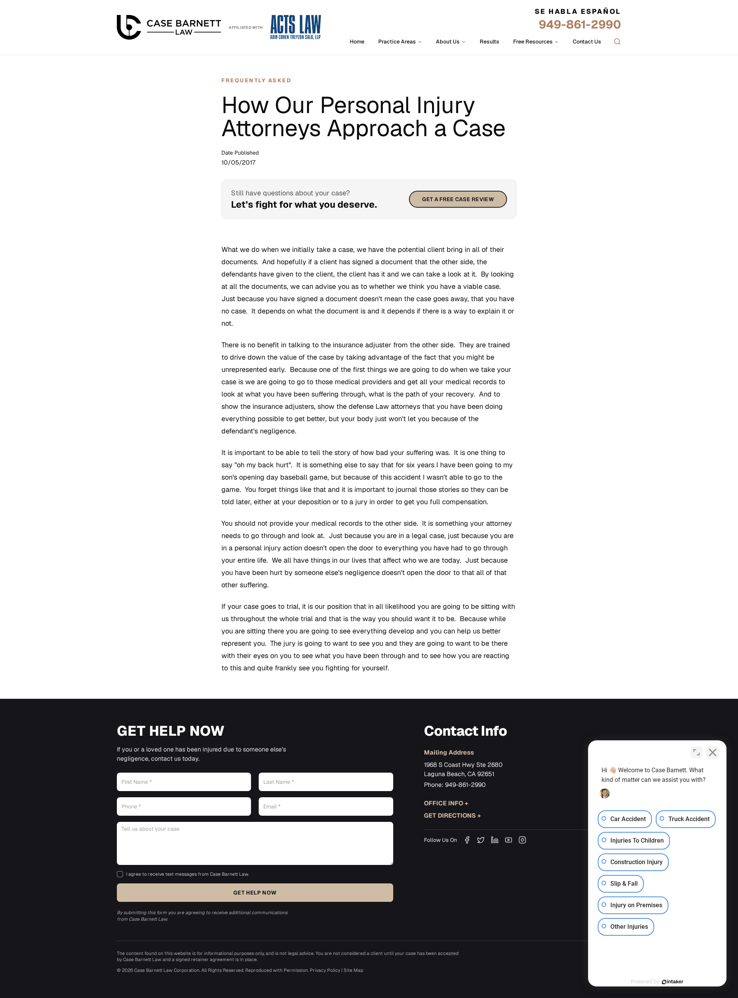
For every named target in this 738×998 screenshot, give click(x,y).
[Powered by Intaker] (672, 982)
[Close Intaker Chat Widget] (712, 752)
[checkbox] (120, 874)
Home (357, 41)
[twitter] (481, 840)
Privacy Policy (325, 970)
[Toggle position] (696, 752)
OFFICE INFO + (446, 803)
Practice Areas (397, 41)
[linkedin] (495, 840)
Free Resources (533, 41)
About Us (448, 41)
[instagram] (522, 840)
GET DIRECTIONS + (452, 815)
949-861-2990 (580, 25)
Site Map (353, 970)
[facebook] (467, 840)
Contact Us (587, 41)
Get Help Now (254, 892)
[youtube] (508, 840)
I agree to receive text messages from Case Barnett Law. (187, 874)
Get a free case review (458, 199)
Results (489, 41)
